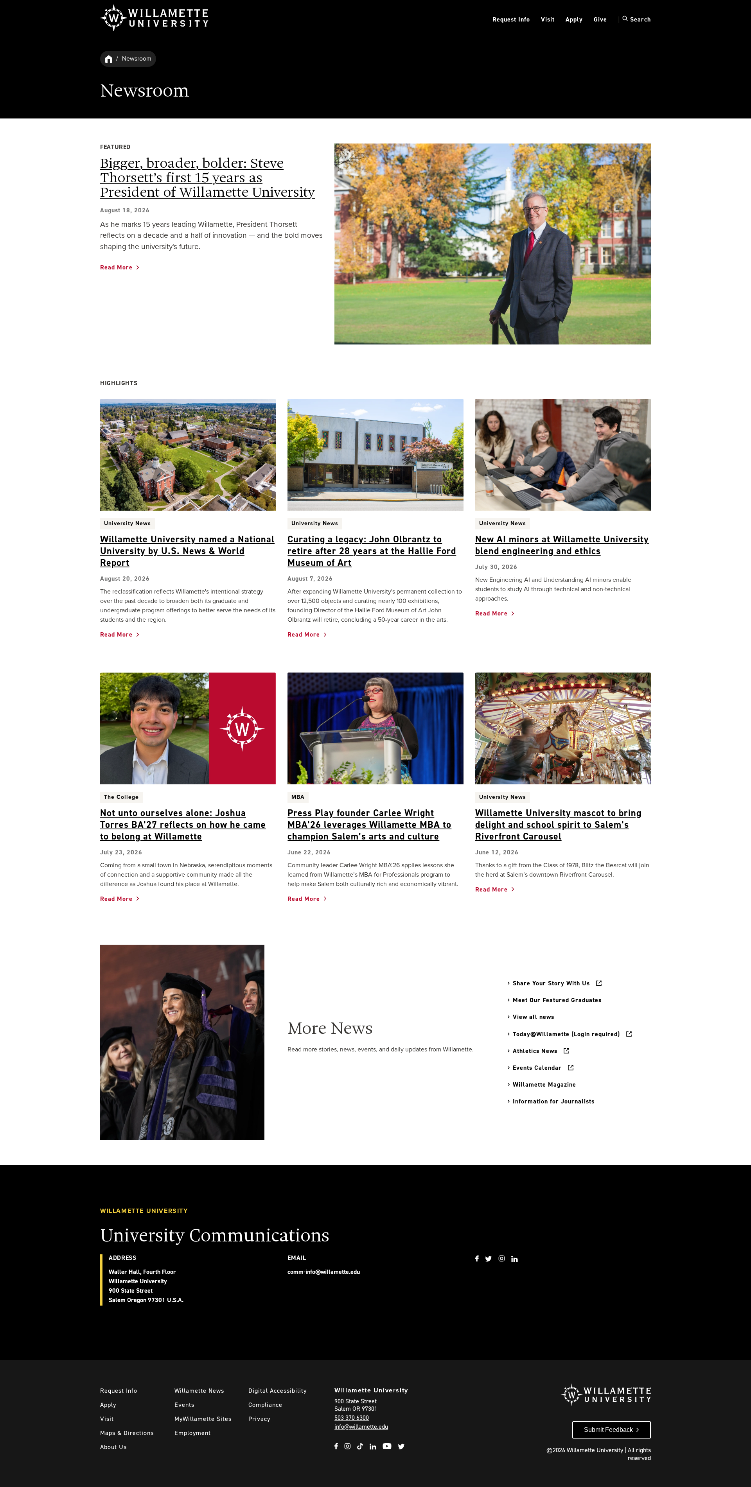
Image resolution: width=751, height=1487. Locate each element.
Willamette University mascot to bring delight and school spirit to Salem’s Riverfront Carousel (558, 825)
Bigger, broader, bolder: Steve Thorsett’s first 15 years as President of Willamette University (207, 178)
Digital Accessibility (277, 1390)
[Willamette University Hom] (109, 59)
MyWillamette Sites (203, 1418)
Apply (574, 19)
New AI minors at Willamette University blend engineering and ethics (562, 545)
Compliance (265, 1404)
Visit (548, 19)
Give (600, 19)
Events (184, 1404)
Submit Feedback (608, 1429)
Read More (116, 267)
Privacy (259, 1418)
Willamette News (199, 1390)
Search (639, 19)
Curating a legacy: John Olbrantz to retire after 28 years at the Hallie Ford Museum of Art (371, 551)
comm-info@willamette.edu (323, 1272)
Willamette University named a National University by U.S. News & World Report (187, 551)
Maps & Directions (127, 1433)
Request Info (511, 19)
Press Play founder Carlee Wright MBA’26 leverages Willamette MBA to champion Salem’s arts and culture (369, 825)
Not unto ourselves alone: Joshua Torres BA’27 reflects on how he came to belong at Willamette (183, 825)
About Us (113, 1447)
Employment (192, 1433)
